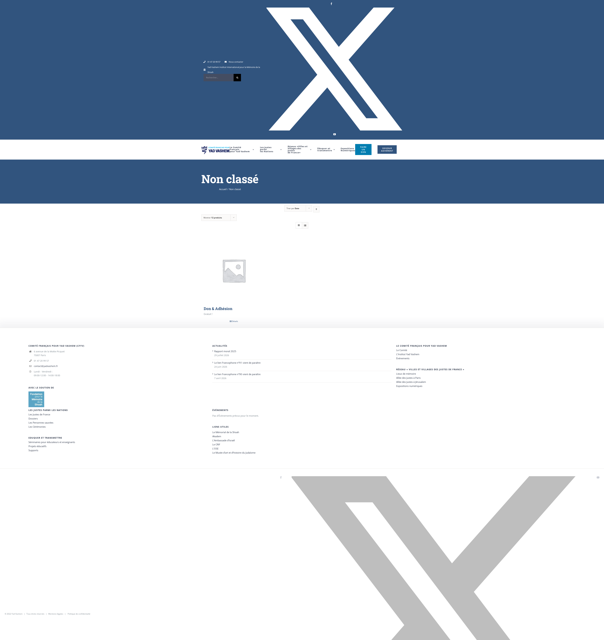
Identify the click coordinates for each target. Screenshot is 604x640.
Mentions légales (55, 613)
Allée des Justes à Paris (408, 377)
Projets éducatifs (37, 446)
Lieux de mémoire (406, 373)
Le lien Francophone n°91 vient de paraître (237, 362)
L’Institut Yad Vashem (407, 354)
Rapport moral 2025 (225, 351)
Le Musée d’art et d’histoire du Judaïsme (233, 452)
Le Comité (401, 350)
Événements (402, 358)
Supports (33, 450)
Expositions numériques (409, 386)
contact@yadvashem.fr (46, 366)
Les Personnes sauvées (40, 422)
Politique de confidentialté (79, 613)
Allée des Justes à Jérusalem (411, 381)
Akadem (216, 436)
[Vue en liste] (305, 225)
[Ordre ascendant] (316, 209)
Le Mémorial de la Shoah (225, 432)
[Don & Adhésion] (233, 270)
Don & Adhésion (218, 308)
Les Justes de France (39, 414)
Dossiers (33, 418)
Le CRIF (216, 444)
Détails (235, 321)
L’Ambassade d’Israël (223, 440)
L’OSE (215, 448)
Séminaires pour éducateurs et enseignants (51, 442)
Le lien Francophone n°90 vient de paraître (237, 374)
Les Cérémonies (37, 426)
